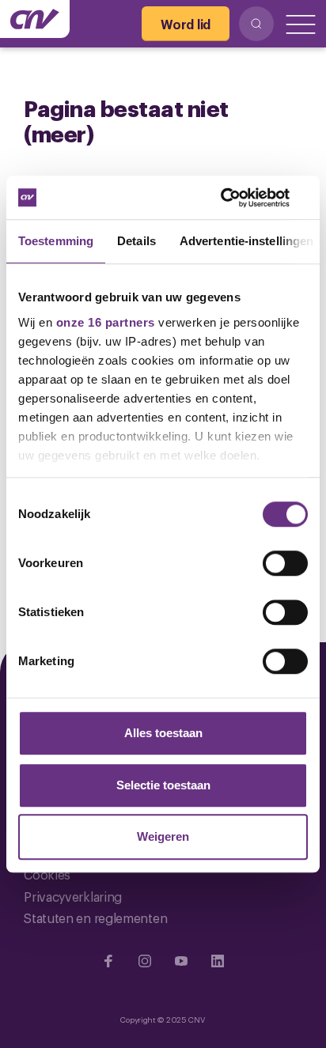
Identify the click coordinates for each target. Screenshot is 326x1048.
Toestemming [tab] (55, 241)
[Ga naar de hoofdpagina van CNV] (34, 19)
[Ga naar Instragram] (145, 961)
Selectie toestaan (163, 785)
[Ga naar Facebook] (108, 961)
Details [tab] (136, 241)
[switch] (285, 563)
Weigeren (163, 836)
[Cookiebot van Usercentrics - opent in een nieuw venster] (238, 197)
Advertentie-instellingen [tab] (246, 241)
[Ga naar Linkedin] (217, 961)
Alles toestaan (163, 733)
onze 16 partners (105, 322)
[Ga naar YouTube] (181, 961)
